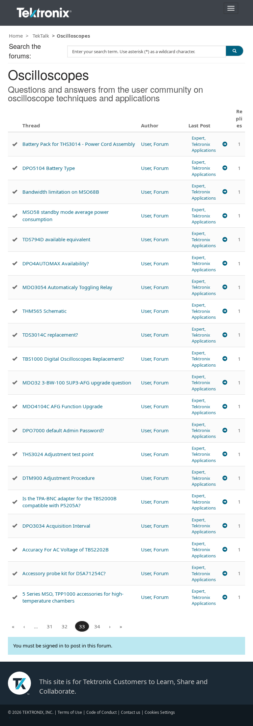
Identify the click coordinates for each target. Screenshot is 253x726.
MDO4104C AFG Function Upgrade (62, 406)
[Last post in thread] (225, 144)
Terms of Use (70, 712)
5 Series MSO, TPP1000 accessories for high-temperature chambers (73, 597)
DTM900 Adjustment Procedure (58, 478)
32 (65, 626)
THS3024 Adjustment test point (58, 454)
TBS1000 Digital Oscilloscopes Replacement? (73, 358)
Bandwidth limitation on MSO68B (60, 191)
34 (97, 626)
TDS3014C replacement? (50, 334)
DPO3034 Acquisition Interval (56, 525)
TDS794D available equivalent (56, 239)
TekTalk (41, 35)
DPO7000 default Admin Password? (63, 430)
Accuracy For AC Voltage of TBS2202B (65, 549)
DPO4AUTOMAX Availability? (55, 263)
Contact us (130, 712)
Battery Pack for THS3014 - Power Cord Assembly (78, 144)
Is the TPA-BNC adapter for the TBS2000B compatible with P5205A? (69, 502)
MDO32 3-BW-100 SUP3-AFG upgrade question (76, 382)
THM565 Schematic (44, 311)
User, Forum (155, 144)
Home (16, 35)
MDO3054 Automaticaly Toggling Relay (67, 287)
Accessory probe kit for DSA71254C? (64, 573)
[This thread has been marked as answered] (14, 144)
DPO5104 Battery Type (48, 168)
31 (50, 626)
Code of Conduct (101, 712)
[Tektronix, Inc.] (44, 11)
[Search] (234, 51)
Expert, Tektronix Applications (204, 144)
